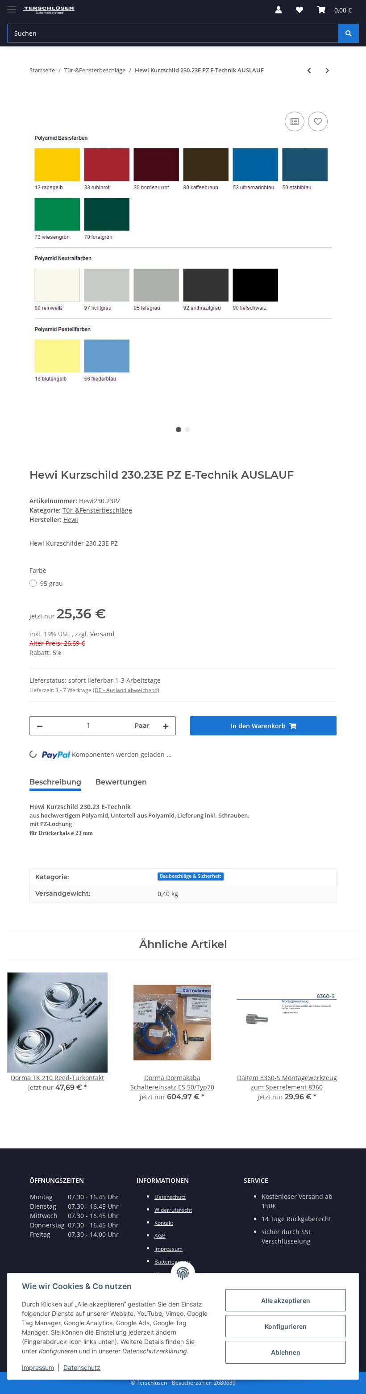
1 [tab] (178, 429)
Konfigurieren (286, 1326)
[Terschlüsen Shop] (49, 10)
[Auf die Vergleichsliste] (294, 121)
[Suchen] (348, 33)
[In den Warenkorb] (36, 99)
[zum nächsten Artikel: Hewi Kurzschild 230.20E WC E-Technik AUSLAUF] (327, 70)
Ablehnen (285, 1352)
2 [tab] (187, 429)
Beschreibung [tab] (55, 782)
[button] (278, 10)
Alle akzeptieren (285, 1300)
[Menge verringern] (40, 726)
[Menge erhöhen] (165, 726)
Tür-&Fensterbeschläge (97, 510)
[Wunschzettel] (299, 10)
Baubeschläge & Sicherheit (190, 876)
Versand (102, 634)
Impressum (38, 1367)
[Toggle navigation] (11, 5)
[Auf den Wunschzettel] (318, 121)
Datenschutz (81, 1367)
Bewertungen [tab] (121, 782)
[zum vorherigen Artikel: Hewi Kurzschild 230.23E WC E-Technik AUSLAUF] (309, 70)
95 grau (51, 583)
